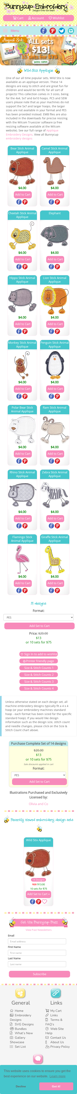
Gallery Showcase (17, 1040)
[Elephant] (54, 235)
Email (11, 935)
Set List (20, 1047)
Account (37, 18)
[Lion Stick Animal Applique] (54, 300)
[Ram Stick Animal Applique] (54, 430)
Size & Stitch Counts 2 (38, 675)
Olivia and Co (38, 804)
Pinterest (25, 202)
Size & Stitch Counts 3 (38, 681)
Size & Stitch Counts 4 (38, 688)
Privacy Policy (60, 1047)
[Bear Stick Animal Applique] (22, 171)
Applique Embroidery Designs (32, 132)
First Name (14, 947)
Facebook (19, 202)
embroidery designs (19, 138)
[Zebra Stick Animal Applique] (54, 494)
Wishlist (58, 18)
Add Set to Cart (37, 894)
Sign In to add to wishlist (40, 654)
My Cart (56, 1011)
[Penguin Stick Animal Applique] (54, 365)
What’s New (24, 1033)
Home (19, 1011)
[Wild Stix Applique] (38, 862)
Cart (19, 18)
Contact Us (58, 1038)
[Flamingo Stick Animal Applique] (22, 559)
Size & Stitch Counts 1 (38, 668)
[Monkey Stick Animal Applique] (22, 365)
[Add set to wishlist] (44, 902)
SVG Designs (24, 1024)
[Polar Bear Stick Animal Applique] (22, 430)
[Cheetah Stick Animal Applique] (22, 235)
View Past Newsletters (39, 930)
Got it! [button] (56, 1086)
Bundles (21, 1029)
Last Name (14, 958)
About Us (57, 1042)
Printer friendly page (40, 661)
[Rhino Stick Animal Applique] (22, 494)
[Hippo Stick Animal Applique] (22, 300)
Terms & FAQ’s (53, 1022)
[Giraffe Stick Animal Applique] (54, 559)
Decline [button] (21, 1086)
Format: (38, 610)
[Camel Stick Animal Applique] (54, 171)
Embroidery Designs (20, 1017)
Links (54, 1015)
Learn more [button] (58, 1076)
